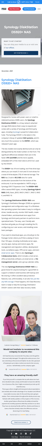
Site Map (14, 437)
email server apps (7, 253)
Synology (16, 132)
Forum (37, 2)
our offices (10, 47)
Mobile (30, 444)
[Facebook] (11, 434)
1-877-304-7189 (20, 2)
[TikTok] (31, 433)
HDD (3, 444)
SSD (12, 444)
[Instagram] (21, 434)
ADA (2, 2)
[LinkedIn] (26, 434)
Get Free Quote (29, 9)
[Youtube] (16, 434)
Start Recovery (14, 9)
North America (25, 437)
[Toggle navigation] (39, 444)
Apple (20, 444)
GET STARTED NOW (20, 53)
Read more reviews (20, 422)
